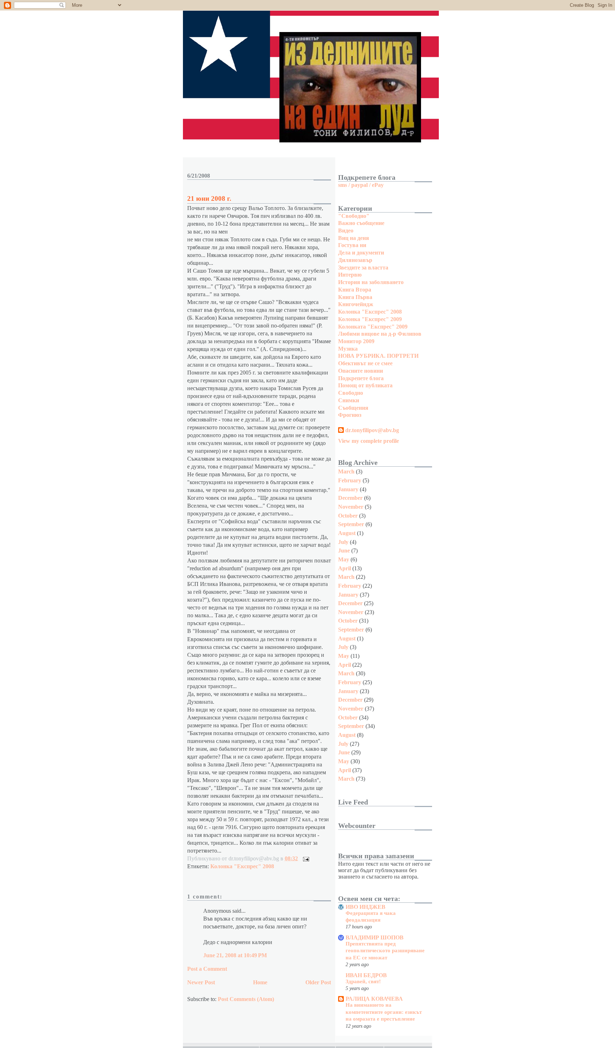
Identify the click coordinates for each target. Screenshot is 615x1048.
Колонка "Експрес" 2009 (370, 319)
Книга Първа (355, 297)
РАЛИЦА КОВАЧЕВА (374, 999)
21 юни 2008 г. (209, 198)
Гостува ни (352, 245)
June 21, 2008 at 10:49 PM (235, 955)
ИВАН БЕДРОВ (366, 975)
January (348, 489)
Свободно (350, 393)
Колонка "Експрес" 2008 (242, 866)
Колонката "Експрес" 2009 (373, 327)
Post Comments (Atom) (246, 999)
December (350, 498)
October (348, 516)
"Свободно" (353, 216)
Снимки (348, 400)
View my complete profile (368, 441)
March (346, 471)
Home (260, 982)
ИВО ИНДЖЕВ (365, 907)
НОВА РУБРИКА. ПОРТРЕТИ (378, 356)
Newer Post (201, 982)
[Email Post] (304, 858)
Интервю (350, 275)
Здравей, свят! (363, 981)
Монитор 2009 (356, 341)
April (344, 568)
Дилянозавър (355, 260)
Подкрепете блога (361, 378)
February (349, 480)
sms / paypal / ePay (361, 185)
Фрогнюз (349, 415)
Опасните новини (360, 371)
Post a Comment (207, 969)
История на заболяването (371, 282)
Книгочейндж (355, 304)
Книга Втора (354, 290)
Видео (345, 230)
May (343, 559)
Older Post (318, 982)
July (343, 542)
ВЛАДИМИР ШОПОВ (375, 937)
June (344, 550)
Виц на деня (353, 238)
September (351, 524)
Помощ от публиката (365, 385)
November (350, 507)
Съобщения (353, 408)
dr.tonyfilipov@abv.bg (372, 430)
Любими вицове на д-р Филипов (379, 334)
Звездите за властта (363, 267)
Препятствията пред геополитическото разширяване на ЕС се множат (385, 950)
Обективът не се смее (365, 363)
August (347, 533)
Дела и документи (361, 253)
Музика (348, 349)
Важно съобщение (361, 223)
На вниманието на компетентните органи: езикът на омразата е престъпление (384, 1012)
